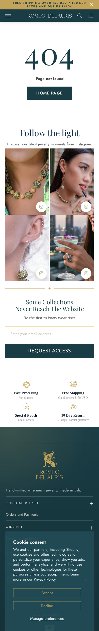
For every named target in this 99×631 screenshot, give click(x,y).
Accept (47, 593)
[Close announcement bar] (91, 5)
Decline (47, 606)
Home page (49, 93)
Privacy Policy (45, 579)
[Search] (79, 15)
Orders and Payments (22, 514)
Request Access (49, 350)
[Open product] (27, 181)
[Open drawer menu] (7, 15)
